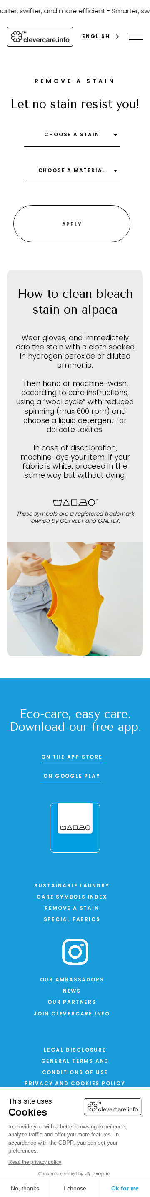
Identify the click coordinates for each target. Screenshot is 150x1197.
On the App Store (71, 757)
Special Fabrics (72, 919)
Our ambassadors (72, 980)
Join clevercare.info (72, 1014)
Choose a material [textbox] (72, 170)
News (72, 991)
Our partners (72, 1002)
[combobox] (72, 138)
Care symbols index (72, 897)
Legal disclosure (75, 1050)
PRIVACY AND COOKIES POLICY (75, 1083)
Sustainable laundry (71, 886)
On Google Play (71, 776)
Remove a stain (72, 908)
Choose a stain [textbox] (71, 135)
